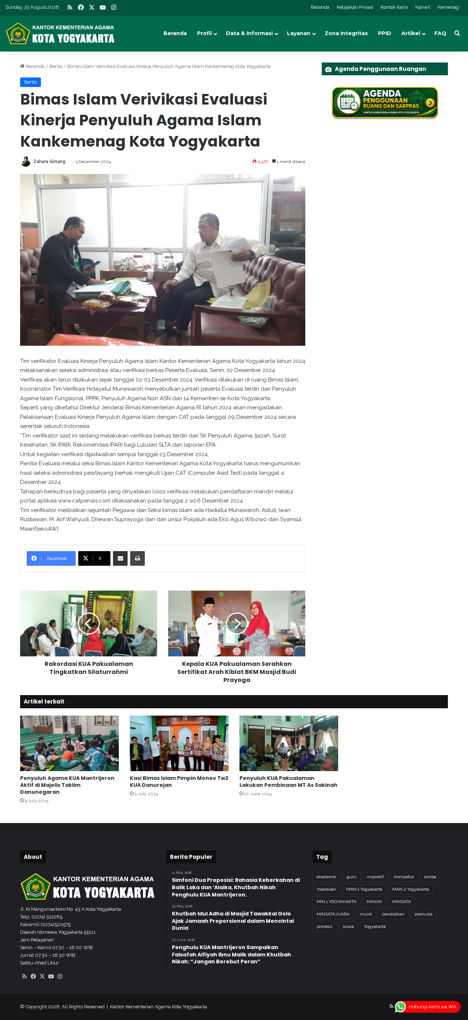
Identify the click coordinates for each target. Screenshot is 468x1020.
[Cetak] (137, 558)
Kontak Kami (394, 7)
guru (351, 876)
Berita (55, 66)
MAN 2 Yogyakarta (410, 889)
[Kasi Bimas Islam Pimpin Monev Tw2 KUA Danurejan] (179, 743)
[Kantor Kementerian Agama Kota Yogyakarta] (60, 33)
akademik (326, 876)
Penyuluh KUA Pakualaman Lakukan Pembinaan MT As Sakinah (288, 781)
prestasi (324, 926)
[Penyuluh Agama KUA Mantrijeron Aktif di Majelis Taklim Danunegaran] (69, 743)
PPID (384, 33)
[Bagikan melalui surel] (120, 558)
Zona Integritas (346, 33)
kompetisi (404, 876)
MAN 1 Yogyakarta (364, 889)
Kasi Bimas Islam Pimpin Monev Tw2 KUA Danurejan (179, 781)
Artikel (410, 33)
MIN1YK (374, 901)
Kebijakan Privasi (355, 7)
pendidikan (393, 914)
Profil (204, 33)
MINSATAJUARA (333, 914)
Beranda (320, 7)
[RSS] (24, 976)
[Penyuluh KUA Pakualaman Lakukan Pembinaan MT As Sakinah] (288, 743)
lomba (430, 876)
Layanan (298, 33)
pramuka (424, 914)
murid (366, 914)
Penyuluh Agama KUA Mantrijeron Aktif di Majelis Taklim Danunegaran (67, 785)
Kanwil (422, 7)
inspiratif (375, 876)
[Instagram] (59, 976)
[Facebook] (33, 976)
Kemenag (448, 7)
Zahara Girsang (49, 161)
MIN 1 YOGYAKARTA (336, 901)
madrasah (326, 889)
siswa (348, 926)
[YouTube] (50, 976)
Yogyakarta (375, 926)
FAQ (440, 33)
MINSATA (401, 901)
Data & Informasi (249, 33)
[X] (42, 976)
